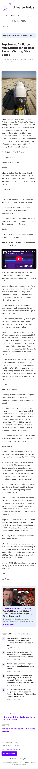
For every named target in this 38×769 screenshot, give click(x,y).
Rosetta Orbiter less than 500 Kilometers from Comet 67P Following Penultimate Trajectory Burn (20, 641)
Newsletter (28, 16)
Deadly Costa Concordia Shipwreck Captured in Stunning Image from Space (21, 666)
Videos (13, 16)
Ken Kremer (7, 59)
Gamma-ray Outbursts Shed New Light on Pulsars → (18, 730)
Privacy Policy (23, 759)
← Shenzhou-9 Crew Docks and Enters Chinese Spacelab (18, 718)
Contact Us (13, 759)
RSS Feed (24, 21)
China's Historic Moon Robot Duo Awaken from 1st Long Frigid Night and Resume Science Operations (21, 654)
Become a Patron (9, 753)
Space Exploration (8, 62)
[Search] (34, 26)
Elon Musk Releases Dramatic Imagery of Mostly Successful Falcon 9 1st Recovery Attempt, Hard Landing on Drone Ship (21, 692)
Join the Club (15, 21)
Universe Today (23, 7)
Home (8, 16)
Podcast (20, 16)
